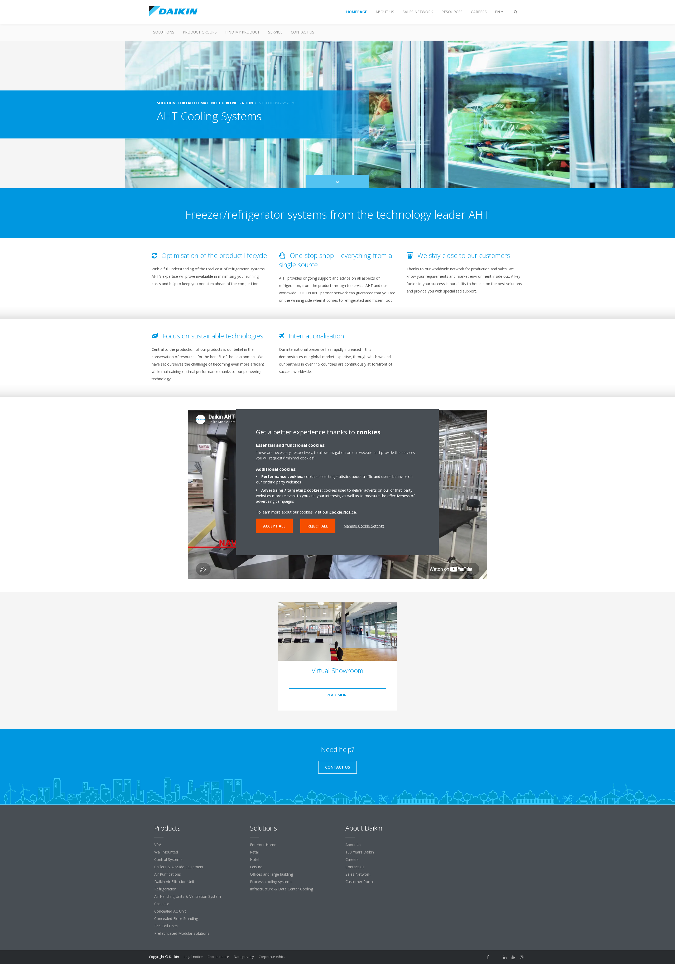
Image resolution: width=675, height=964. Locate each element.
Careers (352, 859)
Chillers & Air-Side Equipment (179, 866)
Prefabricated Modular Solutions (181, 933)
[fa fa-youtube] (513, 957)
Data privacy (244, 956)
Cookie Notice (342, 511)
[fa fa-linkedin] (505, 957)
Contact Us (302, 32)
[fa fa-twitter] (496, 957)
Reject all (317, 525)
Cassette (161, 903)
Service (275, 32)
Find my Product (242, 32)
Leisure (256, 866)
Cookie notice (218, 956)
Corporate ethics (272, 956)
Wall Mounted (166, 852)
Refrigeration (165, 888)
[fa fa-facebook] (488, 957)
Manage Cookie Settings (364, 525)
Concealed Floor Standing (176, 918)
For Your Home (263, 844)
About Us (353, 844)
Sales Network (357, 874)
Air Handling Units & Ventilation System (187, 896)
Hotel (254, 859)
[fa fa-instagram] (522, 957)
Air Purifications (167, 874)
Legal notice (193, 956)
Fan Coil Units (166, 925)
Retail (254, 852)
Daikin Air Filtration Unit (174, 881)
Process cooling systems (271, 881)
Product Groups (200, 32)
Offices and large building (271, 874)
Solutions (163, 32)
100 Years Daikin (359, 852)
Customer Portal (359, 881)
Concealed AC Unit (170, 911)
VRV (157, 844)
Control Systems (168, 859)
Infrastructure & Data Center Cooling (281, 888)
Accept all (274, 525)
